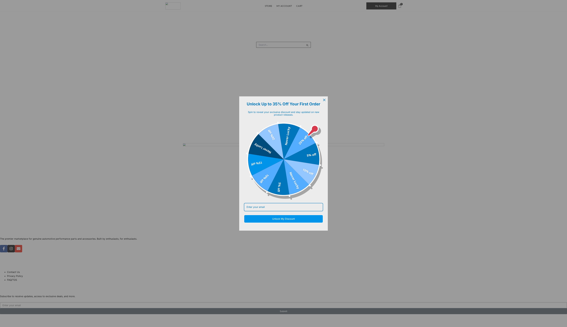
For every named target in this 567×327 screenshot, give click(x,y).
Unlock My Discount (283, 218)
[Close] (324, 99)
